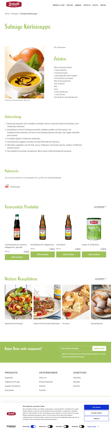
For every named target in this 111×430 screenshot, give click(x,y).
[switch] (50, 426)
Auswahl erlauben (96, 413)
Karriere (76, 386)
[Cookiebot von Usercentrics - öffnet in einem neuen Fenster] (11, 426)
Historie (42, 386)
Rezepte (76, 381)
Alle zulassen (97, 407)
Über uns (43, 377)
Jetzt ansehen (17, 257)
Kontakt (42, 390)
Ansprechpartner (46, 381)
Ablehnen (96, 418)
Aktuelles (77, 377)
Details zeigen (91, 426)
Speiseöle (9, 377)
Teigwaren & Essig (12, 381)
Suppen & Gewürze (12, 386)
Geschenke (9, 390)
